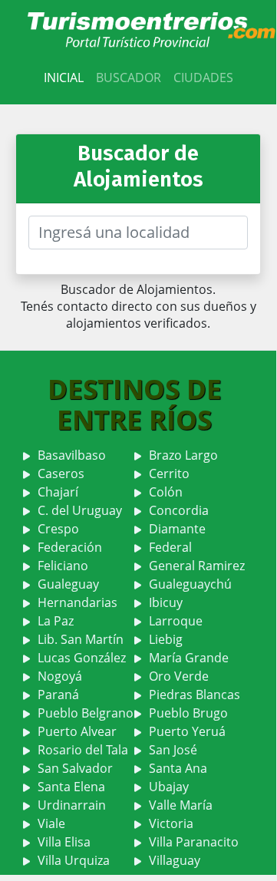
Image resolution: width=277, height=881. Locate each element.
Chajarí (58, 491)
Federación (70, 547)
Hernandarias (77, 602)
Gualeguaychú (190, 584)
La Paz (56, 620)
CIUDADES (203, 77)
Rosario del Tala (83, 749)
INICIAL (64, 77)
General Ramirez (197, 565)
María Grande (189, 657)
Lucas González (82, 657)
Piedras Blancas (194, 694)
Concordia (179, 510)
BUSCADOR (128, 77)
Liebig (166, 639)
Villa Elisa (64, 841)
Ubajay (169, 786)
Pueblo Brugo (188, 712)
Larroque (176, 620)
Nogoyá (60, 676)
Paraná (58, 694)
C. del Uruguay (80, 510)
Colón (166, 491)
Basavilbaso (72, 455)
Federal (170, 547)
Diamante (177, 528)
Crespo (58, 528)
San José (173, 749)
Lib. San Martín (81, 639)
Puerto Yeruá (187, 731)
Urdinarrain (72, 805)
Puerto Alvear (77, 731)
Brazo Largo (183, 455)
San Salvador (75, 768)
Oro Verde (179, 676)
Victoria (171, 823)
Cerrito (169, 473)
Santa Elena (71, 786)
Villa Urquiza (74, 860)
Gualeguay (68, 584)
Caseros (61, 473)
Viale (51, 823)
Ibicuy (166, 602)
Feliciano (63, 565)
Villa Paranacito (194, 841)
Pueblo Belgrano (86, 712)
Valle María (181, 805)
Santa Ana (178, 768)
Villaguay (174, 860)
